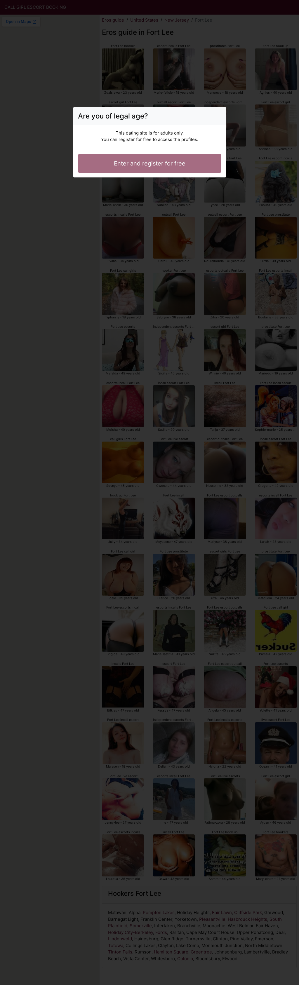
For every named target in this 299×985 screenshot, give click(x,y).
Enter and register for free (149, 163)
